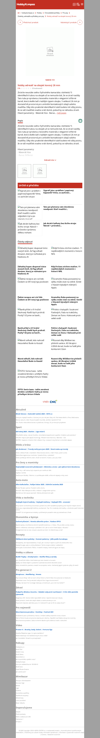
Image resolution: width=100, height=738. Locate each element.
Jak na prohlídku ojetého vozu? (25, 659)
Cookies (43, 734)
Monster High (20, 683)
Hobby (39, 13)
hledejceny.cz (20, 647)
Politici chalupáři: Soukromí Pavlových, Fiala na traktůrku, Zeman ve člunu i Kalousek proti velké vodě (66, 331)
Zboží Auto (19, 667)
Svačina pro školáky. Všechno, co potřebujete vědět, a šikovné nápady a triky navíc (42, 475)
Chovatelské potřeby (52, 13)
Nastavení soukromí (54, 734)
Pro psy (65, 13)
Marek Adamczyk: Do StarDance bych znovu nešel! (31, 635)
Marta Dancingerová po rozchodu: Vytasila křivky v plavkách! (35, 455)
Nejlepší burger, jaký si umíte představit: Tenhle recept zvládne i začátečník (39, 545)
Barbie (18, 685)
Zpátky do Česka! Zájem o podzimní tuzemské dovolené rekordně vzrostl (39, 563)
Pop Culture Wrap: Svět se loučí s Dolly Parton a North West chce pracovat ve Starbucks (43, 578)
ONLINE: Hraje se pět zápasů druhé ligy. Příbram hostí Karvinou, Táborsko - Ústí (41, 438)
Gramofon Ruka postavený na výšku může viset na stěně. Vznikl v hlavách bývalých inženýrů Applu (66, 301)
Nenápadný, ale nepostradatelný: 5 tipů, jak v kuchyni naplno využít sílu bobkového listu (44, 543)
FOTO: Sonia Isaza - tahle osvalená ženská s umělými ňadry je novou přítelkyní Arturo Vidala (33, 391)
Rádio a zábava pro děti (23, 717)
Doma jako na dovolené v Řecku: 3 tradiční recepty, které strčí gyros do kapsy (40, 547)
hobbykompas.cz (28, 13)
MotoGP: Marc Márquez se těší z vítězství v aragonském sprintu (35, 490)
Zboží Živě (19, 649)
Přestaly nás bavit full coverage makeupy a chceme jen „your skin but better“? (40, 583)
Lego (17, 688)
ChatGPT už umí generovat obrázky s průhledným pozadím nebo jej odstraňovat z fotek (43, 512)
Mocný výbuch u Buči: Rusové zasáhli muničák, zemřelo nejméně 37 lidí (38, 420)
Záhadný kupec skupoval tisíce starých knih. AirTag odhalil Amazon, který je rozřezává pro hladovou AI (32, 270)
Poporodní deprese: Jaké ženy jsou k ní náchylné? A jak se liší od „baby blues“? (40, 603)
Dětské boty (19, 698)
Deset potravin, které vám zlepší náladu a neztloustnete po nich (36, 600)
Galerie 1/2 (50, 80)
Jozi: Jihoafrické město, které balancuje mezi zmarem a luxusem (35, 560)
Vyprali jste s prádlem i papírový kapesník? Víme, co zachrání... (58, 191)
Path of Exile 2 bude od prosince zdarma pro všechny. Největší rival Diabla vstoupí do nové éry (46, 618)
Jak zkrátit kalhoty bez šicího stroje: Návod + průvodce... (59, 224)
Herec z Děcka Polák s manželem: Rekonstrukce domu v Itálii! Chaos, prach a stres (41, 453)
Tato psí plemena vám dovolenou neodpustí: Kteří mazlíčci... (58, 208)
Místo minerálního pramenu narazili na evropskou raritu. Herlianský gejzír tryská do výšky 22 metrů (47, 565)
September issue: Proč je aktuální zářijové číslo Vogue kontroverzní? (37, 580)
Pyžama (18, 690)
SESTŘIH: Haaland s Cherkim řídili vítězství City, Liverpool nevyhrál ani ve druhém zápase (44, 440)
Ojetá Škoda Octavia (22, 669)
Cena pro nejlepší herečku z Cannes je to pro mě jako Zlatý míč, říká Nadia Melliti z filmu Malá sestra (47, 417)
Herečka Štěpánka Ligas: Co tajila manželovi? (30, 633)
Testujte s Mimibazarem (23, 680)
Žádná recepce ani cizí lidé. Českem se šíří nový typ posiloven (33, 298)
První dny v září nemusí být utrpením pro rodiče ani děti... (34, 470)
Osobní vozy (20, 652)
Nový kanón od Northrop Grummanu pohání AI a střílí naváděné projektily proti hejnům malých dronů (48, 506)
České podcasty (21, 714)
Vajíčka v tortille (21, 473)
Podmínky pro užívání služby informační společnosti (41, 732)
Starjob (18, 712)
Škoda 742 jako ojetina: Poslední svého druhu (30, 488)
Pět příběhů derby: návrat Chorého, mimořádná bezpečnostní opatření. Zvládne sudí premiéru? (46, 435)
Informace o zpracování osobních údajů (71, 732)
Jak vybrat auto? (21, 672)
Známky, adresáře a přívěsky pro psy (31, 16)
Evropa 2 (18, 721)
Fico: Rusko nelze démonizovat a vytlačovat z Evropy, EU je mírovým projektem (41, 422)
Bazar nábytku (20, 703)
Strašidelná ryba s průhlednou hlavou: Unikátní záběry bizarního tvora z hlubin (41, 615)
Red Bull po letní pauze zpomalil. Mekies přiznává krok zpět (34, 493)
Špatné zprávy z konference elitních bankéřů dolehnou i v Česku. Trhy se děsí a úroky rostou (45, 525)
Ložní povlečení (21, 700)
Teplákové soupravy (22, 695)
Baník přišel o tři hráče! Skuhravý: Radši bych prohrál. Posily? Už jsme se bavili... (31, 330)
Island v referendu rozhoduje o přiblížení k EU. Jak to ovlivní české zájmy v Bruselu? (42, 527)
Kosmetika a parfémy (22, 693)
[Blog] (74, 4)
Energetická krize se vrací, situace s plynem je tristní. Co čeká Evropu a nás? (39, 530)
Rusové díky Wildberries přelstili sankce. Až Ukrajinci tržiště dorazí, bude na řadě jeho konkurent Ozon (66, 362)
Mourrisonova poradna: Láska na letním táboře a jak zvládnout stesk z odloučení (41, 620)
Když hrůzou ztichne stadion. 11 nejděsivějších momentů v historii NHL (65, 269)
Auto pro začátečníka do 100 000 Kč (27, 664)
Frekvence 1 (19, 719)
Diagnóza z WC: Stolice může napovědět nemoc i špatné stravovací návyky (39, 598)
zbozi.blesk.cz (20, 657)
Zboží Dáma (19, 654)
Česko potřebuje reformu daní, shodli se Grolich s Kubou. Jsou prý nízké (38, 458)
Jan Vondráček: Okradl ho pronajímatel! (28, 638)
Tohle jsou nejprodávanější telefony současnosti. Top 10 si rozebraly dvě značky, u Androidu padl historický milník (50, 509)
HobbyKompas (20, 662)
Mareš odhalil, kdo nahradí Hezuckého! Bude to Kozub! (30, 359)
